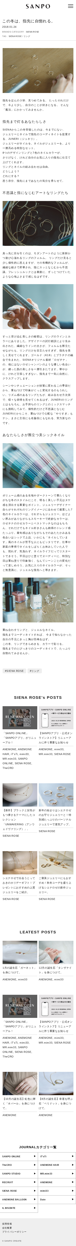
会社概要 (7, 1228)
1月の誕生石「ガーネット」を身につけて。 (20, 970)
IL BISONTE (8, 1208)
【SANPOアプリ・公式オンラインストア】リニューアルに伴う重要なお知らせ (56, 738)
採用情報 (7, 1224)
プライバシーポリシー (14, 1231)
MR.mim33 (9, 758)
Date (43, 1199)
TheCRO (8, 767)
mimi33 (24, 754)
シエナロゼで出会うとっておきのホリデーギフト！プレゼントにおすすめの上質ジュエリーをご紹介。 (19, 885)
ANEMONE (9, 749)
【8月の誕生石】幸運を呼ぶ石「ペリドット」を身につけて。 (56, 1103)
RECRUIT (7, 1182)
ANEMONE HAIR (49, 1165)
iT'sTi (14, 754)
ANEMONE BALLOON (14, 1199)
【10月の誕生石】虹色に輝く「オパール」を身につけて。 (19, 1103)
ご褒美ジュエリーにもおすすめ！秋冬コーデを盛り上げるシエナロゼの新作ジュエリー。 (55, 885)
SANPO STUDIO (11, 1173)
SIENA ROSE (32, 32)
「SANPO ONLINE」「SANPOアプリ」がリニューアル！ (20, 738)
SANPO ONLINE (11, 1156)
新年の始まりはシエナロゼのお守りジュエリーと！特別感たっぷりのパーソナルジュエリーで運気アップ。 (55, 817)
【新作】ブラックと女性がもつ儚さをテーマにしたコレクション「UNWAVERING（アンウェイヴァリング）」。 (19, 819)
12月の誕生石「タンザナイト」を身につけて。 (55, 970)
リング (27, 36)
